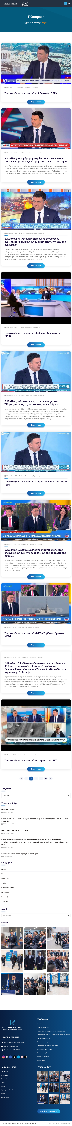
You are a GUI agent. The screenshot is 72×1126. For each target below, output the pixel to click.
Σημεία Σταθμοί (41, 1024)
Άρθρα (3, 869)
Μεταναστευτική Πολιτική (44, 1049)
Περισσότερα (36, 102)
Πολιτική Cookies (65, 1123)
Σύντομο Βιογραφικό (43, 1027)
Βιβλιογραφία (41, 1060)
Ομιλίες (3, 883)
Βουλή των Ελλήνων (43, 1056)
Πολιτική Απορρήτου (52, 1123)
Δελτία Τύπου (25, 153)
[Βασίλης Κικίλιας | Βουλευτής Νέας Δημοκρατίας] (10, 3)
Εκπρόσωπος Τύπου (43, 1053)
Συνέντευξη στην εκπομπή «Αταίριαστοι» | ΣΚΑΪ (31, 760)
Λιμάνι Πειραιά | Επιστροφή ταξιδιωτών (14, 830)
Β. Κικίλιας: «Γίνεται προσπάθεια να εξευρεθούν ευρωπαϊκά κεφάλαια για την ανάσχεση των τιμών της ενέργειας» (35, 241)
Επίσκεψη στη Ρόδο (8, 809)
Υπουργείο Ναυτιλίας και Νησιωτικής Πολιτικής (51, 1031)
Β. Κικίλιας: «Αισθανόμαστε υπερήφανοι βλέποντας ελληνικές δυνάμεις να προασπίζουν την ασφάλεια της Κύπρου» (35, 552)
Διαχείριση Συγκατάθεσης (48, 1111)
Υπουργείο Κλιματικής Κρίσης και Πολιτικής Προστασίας (53, 1035)
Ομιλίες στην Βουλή (7, 888)
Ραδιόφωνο (5, 892)
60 (46, 778)
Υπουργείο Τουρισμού (43, 1038)
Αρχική (26, 23)
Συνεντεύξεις (27, 87)
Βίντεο (21, 87)
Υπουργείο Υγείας (42, 1042)
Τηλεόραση (36, 23)
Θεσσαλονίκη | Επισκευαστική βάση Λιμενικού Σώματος (20, 854)
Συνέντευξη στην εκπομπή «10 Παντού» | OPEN (30, 93)
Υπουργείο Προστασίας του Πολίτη (47, 1045)
